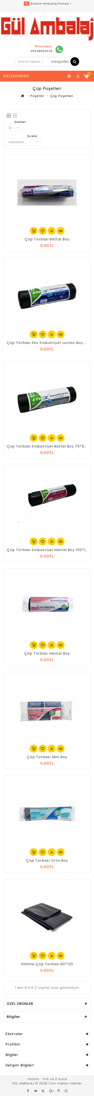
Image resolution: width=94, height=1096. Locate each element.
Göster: (20, 122)
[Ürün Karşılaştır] (52, 231)
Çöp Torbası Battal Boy (47, 239)
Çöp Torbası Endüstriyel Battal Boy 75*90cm (49, 446)
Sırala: (32, 136)
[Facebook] (28, 1090)
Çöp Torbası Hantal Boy (47, 653)
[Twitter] (35, 1090)
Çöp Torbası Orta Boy (47, 860)
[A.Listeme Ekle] (43, 231)
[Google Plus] (51, 1090)
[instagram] (66, 1090)
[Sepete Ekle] (34, 231)
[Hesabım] (77, 76)
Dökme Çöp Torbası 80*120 (47, 964)
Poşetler (37, 96)
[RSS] (43, 1090)
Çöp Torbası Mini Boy (47, 756)
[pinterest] (58, 1090)
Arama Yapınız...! (74, 61)
